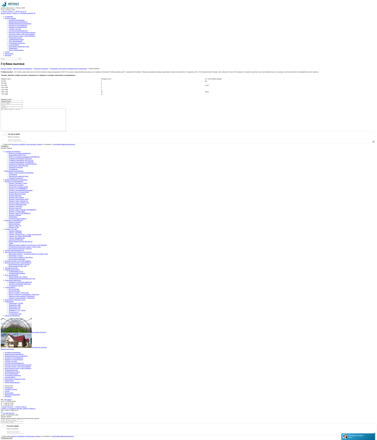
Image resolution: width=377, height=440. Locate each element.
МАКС (9, 399)
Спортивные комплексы (13, 375)
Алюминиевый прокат (12, 372)
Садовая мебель (10, 377)
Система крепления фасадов (14, 363)
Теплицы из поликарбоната (14, 358)
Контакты (8, 396)
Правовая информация (12, 394)
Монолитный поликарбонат (22, 68)
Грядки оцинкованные (12, 382)
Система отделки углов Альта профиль (18, 366)
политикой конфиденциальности (64, 144)
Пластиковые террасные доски (15, 379)
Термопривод (9, 380)
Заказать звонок (6, 13)
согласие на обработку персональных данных (26, 144)
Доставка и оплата (11, 389)
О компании (9, 387)
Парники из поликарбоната (14, 359)
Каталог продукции (7, 349)
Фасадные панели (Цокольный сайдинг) (18, 365)
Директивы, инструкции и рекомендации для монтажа (68, 68)
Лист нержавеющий (11, 373)
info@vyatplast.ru (29, 408)
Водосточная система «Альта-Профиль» (18, 368)
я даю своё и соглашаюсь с (39, 144)
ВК (6, 399)
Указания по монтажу (41, 68)
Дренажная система (11, 370)
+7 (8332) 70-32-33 (20, 11)
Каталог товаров (6, 68)
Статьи (7, 391)
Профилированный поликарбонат (16, 356)
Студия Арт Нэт (8, 413)
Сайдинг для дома (11, 361)
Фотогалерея (9, 393)
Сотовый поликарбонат (13, 352)
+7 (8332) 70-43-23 (7, 11)
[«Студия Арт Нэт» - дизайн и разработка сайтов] (1, 413)
